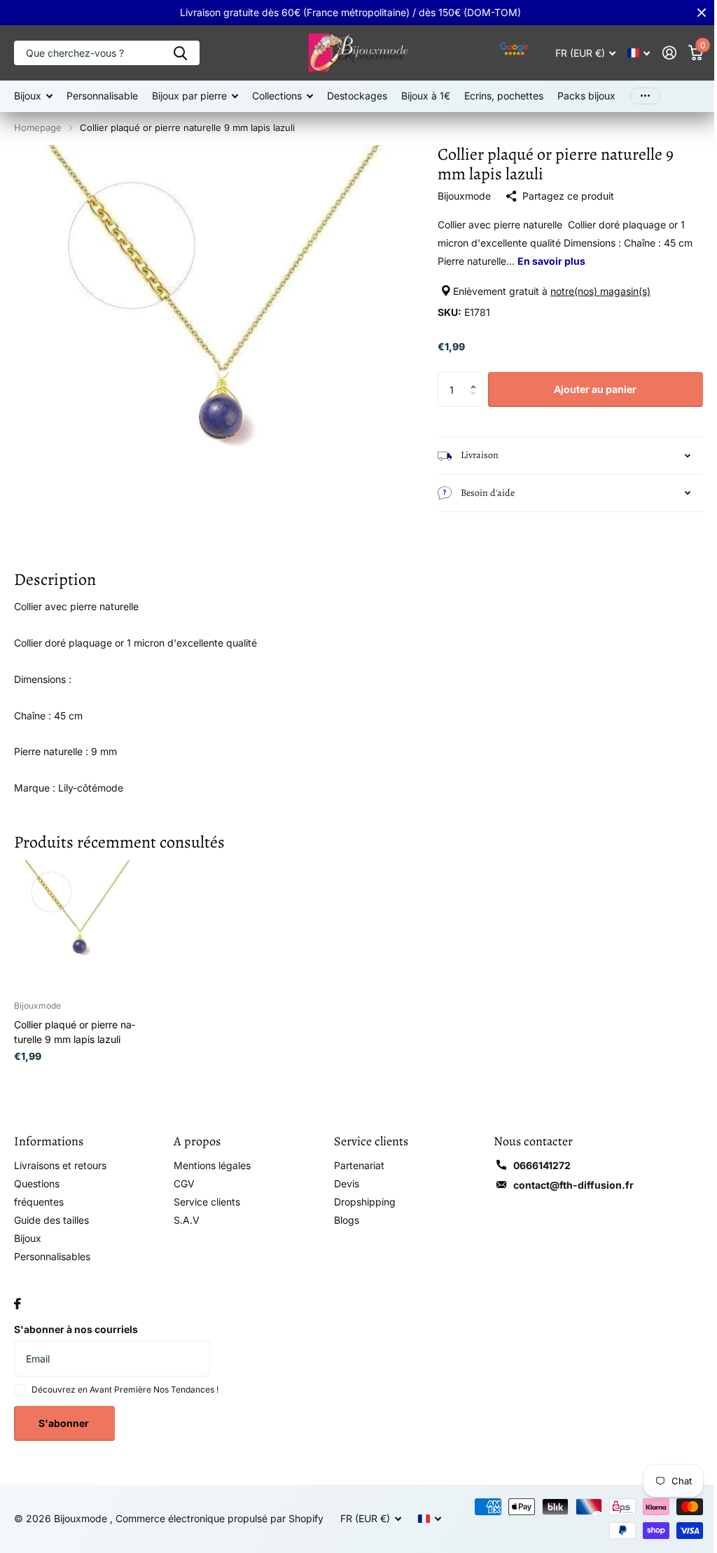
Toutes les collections (33, 96)
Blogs (341, 1211)
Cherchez (180, 53)
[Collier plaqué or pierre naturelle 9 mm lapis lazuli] (77, 917)
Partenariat (353, 1157)
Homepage (38, 127)
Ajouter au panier (586, 389)
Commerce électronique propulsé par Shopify (219, 1528)
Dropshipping (359, 1193)
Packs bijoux (586, 96)
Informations (48, 1132)
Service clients (204, 1193)
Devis (341, 1175)
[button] (471, 377)
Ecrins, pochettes (503, 96)
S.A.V (184, 1211)
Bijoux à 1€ (425, 96)
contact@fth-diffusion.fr (565, 1176)
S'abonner (65, 1433)
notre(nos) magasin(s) (594, 291)
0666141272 (533, 1157)
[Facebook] (17, 1312)
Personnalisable (102, 96)
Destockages (357, 96)
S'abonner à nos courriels (76, 1338)
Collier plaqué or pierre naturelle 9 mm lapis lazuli (74, 1023)
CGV (181, 1175)
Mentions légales (209, 1157)
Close (691, 12)
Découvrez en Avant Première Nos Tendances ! (125, 1399)
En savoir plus (545, 261)
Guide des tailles (51, 1230)
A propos (194, 1132)
